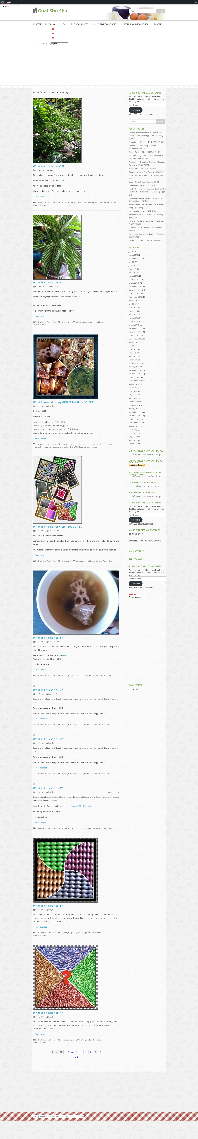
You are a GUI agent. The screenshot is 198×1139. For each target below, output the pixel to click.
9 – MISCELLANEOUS (41, 43)
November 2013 (135, 415)
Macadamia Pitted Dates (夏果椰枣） (143, 168)
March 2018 (133, 255)
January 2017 (134, 283)
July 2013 (132, 429)
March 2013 (133, 443)
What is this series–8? (48, 637)
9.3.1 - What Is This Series (45, 202)
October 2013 (134, 419)
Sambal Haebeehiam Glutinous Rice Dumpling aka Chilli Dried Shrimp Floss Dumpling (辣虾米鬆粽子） (147, 192)
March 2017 (133, 276)
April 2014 (132, 398)
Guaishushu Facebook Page (145, 540)
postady (95, 202)
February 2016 (134, 321)
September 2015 (135, 339)
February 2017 (134, 279)
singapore (55, 447)
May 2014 (132, 395)
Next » (76, 1057)
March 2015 (133, 360)
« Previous (70, 1052)
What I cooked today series (86, 447)
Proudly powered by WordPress (46, 1116)
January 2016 (134, 325)
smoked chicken (66, 447)
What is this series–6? (48, 788)
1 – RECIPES (37, 24)
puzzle (103, 202)
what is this (111, 202)
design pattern (77, 202)
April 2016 (132, 314)
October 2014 (134, 377)
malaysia (45, 447)
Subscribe (135, 110)
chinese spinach (88, 444)
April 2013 (132, 440)
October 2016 (134, 293)
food (99, 444)
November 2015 (135, 332)
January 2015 (134, 367)
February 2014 (134, 405)
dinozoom (79, 1116)
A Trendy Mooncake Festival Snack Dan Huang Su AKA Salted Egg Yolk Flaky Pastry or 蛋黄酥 (147, 135)
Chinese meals (75, 444)
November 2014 (135, 374)
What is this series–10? (48, 166)
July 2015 (132, 346)
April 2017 (132, 272)
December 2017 (135, 258)
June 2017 (132, 265)
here (62, 180)
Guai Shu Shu (52, 11)
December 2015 (135, 328)
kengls (51, 406)
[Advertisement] (99, 66)
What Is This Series (40, 205)
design (66, 202)
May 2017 (132, 269)
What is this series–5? (48, 905)
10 (62, 202)
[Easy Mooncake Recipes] (147, 496)
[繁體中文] (59, 33)
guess (73, 932)
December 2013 (135, 412)
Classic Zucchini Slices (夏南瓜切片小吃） (145, 152)
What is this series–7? (48, 690)
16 (62, 828)
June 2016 (132, 307)
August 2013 (133, 426)
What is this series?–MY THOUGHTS (57, 526)
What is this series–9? (48, 282)
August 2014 (133, 384)
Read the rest (41, 196)
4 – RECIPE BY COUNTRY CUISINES (134, 24)
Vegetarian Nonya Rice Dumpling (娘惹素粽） (147, 172)
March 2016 (133, 318)
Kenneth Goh (54, 170)
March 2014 (133, 401)
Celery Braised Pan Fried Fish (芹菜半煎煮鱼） (147, 142)
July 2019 (132, 251)
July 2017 (132, 262)
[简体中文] (59, 28)
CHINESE (64, 444)
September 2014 (135, 381)
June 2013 (132, 433)
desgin (66, 561)
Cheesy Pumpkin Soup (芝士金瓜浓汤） (144, 185)
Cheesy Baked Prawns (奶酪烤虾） (143, 211)
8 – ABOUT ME (156, 24)
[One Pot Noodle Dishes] (147, 486)
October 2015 (134, 335)
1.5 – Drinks (63, 24)
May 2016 (132, 311)
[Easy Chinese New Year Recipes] (147, 454)
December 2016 (135, 286)
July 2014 (132, 388)
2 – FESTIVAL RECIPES (79, 24)
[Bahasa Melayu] (59, 37)
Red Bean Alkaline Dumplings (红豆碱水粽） (146, 240)
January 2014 (134, 408)
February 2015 (134, 363)
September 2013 (135, 422)
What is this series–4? (48, 1013)
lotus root (37, 447)
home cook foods (109, 444)
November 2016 (135, 290)
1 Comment (114, 792)
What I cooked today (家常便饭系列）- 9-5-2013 (63, 402)
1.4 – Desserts (50, 24)
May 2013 (132, 436)
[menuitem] (196, 2)
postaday (83, 322)
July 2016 (132, 304)
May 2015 (132, 353)
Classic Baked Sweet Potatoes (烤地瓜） (145, 182)
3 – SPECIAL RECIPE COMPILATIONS (104, 24)
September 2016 (135, 297)
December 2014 (135, 370)
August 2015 (133, 342)
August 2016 (133, 300)
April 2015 (132, 356)
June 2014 (132, 391)
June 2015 (132, 349)
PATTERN (87, 202)
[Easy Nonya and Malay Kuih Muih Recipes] (147, 476)
